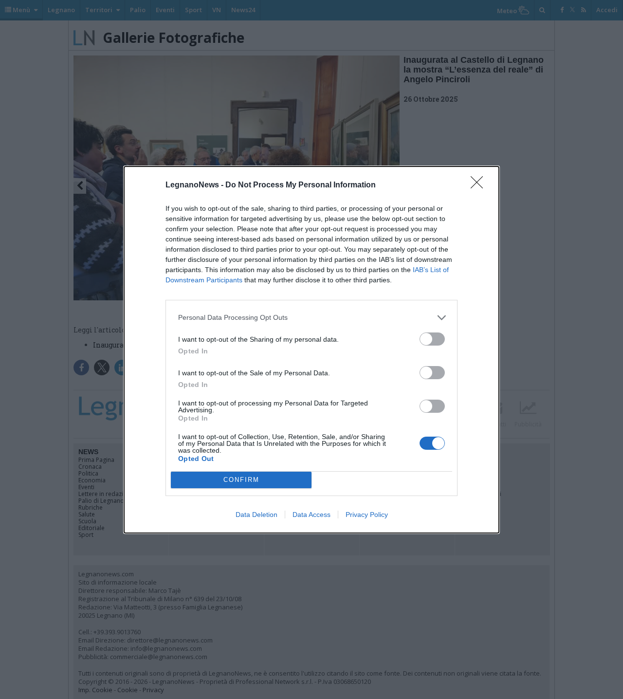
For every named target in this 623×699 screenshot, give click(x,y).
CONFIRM (241, 479)
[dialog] (311, 349)
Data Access (311, 514)
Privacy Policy (367, 514)
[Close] (480, 185)
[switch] (432, 339)
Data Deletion (256, 514)
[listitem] (311, 318)
